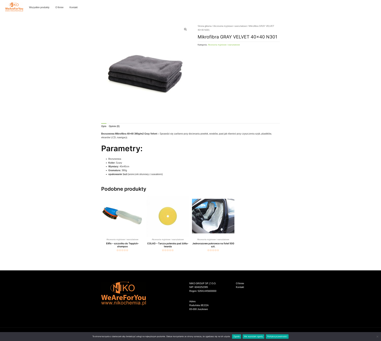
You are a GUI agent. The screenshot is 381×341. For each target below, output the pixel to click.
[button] (185, 29)
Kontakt (74, 7)
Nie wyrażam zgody (253, 336)
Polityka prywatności (277, 336)
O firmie (59, 7)
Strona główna (204, 26)
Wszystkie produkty (39, 7)
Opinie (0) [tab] (114, 126)
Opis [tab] (103, 126)
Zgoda (236, 336)
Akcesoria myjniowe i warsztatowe (230, 26)
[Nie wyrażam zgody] (377, 336)
